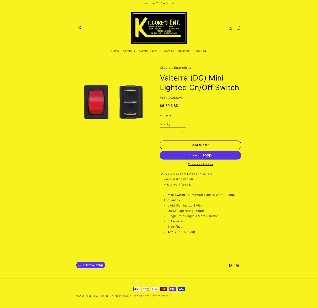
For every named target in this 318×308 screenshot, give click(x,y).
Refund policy (160, 295)
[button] (80, 28)
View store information (178, 184)
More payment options (200, 164)
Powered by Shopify (120, 296)
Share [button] (167, 115)
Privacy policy (142, 295)
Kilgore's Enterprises (97, 296)
